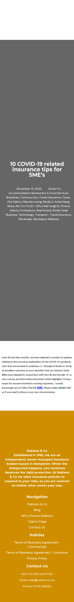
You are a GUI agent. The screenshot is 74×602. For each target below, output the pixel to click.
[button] (37, 31)
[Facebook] (26, 595)
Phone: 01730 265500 (37, 586)
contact (62, 388)
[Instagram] (35, 595)
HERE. (40, 388)
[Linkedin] (44, 595)
